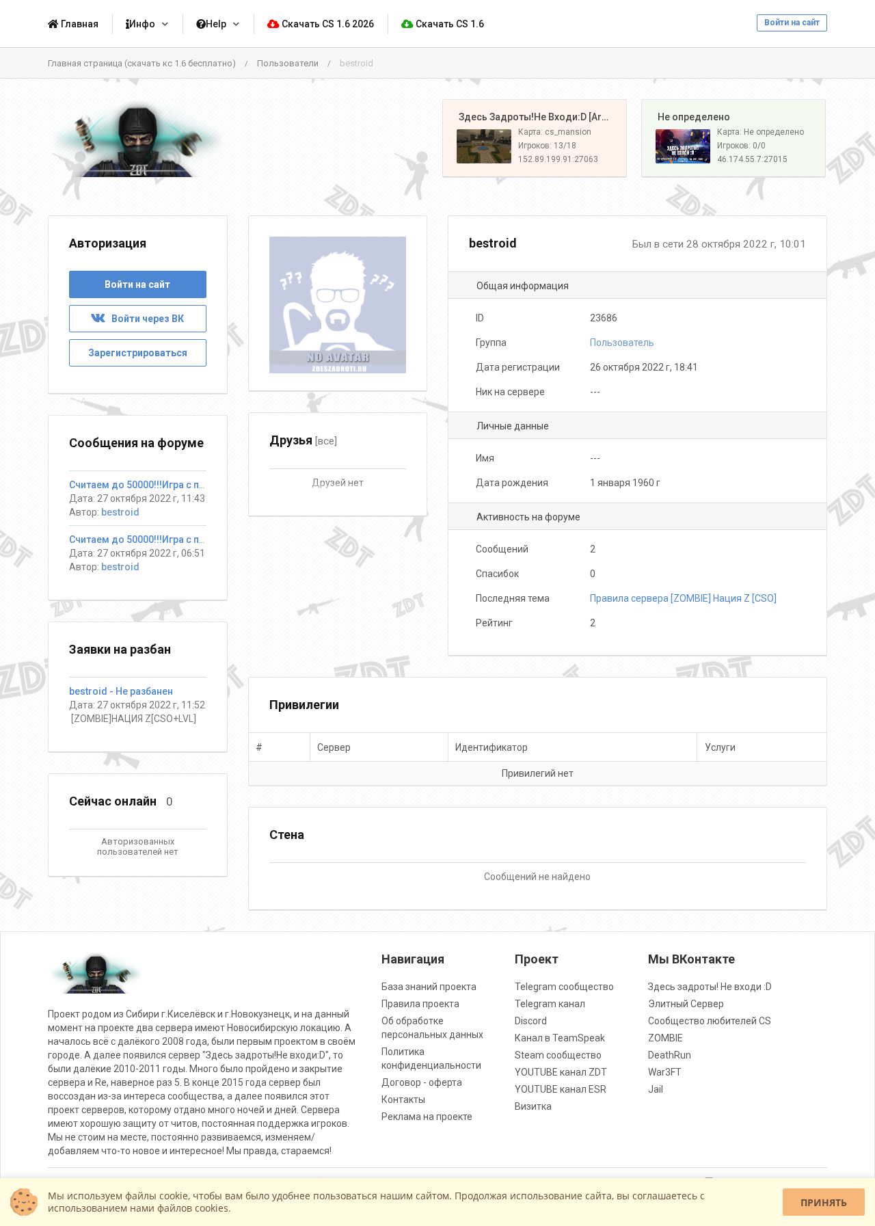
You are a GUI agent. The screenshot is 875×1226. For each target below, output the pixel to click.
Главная (78, 23)
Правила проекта (420, 1003)
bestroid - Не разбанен (121, 691)
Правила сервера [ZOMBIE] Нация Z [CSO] (683, 598)
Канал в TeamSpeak (560, 1037)
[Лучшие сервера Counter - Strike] (138, 138)
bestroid (120, 512)
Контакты (403, 1099)
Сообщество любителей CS (709, 1020)
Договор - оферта (421, 1082)
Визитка (533, 1106)
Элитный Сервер (686, 1003)
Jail (655, 1089)
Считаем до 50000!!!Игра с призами (151, 484)
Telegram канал (550, 1003)
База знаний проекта (428, 986)
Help (216, 23)
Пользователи (288, 63)
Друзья (303, 440)
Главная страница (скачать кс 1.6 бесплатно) (142, 63)
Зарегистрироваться (137, 352)
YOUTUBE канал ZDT (561, 1072)
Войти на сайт (792, 22)
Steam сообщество (558, 1055)
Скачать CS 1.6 (449, 23)
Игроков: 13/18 (547, 145)
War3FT (665, 1072)
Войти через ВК (144, 318)
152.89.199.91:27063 (558, 159)
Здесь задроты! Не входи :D (710, 986)
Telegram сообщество (564, 986)
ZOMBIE (665, 1037)
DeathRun (669, 1055)
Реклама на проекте (426, 1116)
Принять (823, 1202)
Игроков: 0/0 (741, 145)
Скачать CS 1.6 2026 (327, 23)
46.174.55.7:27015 (752, 159)
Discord (531, 1020)
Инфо (142, 23)
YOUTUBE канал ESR (560, 1089)
